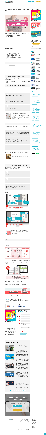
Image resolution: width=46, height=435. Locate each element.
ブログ (33, 426)
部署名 (17, 316)
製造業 (36, 108)
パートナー (34, 117)
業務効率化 (34, 127)
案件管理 (37, 127)
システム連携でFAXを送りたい (27, 426)
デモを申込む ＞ (36, 43)
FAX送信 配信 (38, 94)
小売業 (33, 111)
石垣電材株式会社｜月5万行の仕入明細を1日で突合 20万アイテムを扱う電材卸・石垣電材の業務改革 (22, 364)
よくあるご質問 (21, 425)
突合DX (36, 147)
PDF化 (39, 135)
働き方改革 (37, 140)
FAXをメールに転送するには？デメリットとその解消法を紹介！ (22, 382)
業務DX (33, 139)
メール (17, 323)
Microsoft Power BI (38, 132)
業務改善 (10, 12)
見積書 (36, 135)
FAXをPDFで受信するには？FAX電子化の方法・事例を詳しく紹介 (38, 81)
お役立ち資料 (33, 427)
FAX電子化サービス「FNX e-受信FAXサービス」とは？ (13, 53)
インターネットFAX (34, 119)
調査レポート (37, 103)
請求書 (33, 142)
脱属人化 (39, 125)
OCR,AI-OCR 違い (37, 142)
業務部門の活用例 (27, 421)
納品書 (37, 133)
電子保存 (33, 140)
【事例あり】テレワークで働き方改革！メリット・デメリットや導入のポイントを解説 (22, 373)
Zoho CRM (34, 133)
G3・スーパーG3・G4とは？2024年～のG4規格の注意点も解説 (38, 88)
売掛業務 (36, 150)
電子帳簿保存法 (38, 116)
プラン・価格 (21, 422)
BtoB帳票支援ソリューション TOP (9, 5)
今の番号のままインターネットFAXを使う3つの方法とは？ (38, 85)
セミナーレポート (34, 101)
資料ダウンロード (38, 1)
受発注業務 (34, 116)
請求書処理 (34, 148)
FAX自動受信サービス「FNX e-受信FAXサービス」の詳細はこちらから (17, 295)
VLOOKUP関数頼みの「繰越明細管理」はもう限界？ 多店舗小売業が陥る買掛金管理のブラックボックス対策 (22, 355)
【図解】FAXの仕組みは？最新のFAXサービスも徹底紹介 (38, 71)
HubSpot (33, 132)
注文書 (33, 126)
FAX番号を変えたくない (27, 422)
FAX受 (33, 125)
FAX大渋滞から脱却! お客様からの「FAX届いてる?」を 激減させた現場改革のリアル (22, 346)
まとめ (7, 58)
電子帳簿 (36, 139)
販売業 (33, 109)
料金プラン (26, 4)
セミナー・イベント (36, 4)
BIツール (39, 119)
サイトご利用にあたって (27, 429)
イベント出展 (34, 118)
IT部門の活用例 (26, 420)
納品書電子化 (34, 134)
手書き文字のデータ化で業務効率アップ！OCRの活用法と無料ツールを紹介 (38, 74)
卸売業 (36, 109)
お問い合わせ (31, 1)
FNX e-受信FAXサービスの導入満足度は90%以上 (12, 54)
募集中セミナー (34, 94)
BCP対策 (33, 103)
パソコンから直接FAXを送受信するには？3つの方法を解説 (38, 55)
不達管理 (33, 110)
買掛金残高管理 (36, 141)
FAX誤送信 (38, 118)
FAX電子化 (37, 111)
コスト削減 (38, 102)
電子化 (36, 126)
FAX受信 (6, 12)
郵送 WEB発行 (37, 95)
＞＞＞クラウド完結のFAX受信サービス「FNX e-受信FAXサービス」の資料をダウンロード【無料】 (17, 284)
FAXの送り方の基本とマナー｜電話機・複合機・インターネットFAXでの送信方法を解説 (38, 59)
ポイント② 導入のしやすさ (10, 56)
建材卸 (33, 150)
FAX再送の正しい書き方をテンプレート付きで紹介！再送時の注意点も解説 (38, 64)
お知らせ (21, 426)
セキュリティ (34, 102)
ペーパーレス (34, 100)
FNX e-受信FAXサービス (22, 40)
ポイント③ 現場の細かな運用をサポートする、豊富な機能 (14, 57)
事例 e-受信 (8, 12)
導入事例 (8, 4)
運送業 (39, 109)
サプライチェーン (37, 149)
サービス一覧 (16, 4)
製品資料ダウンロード (34, 421)
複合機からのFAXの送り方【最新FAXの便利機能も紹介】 (38, 78)
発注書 (38, 124)
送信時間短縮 (37, 110)
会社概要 (18, 429)
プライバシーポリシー (22, 429)
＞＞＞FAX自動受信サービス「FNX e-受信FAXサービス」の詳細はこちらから (21, 260)
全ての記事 (15, 5)
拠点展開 (33, 108)
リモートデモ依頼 (34, 422)
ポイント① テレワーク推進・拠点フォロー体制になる (13, 55)
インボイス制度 (38, 134)
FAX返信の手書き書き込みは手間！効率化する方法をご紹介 (38, 67)
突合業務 (37, 148)
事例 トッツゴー (34, 124)
